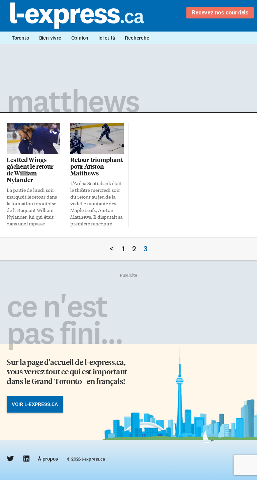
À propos (48, 459)
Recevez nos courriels (220, 12)
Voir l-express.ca (35, 404)
